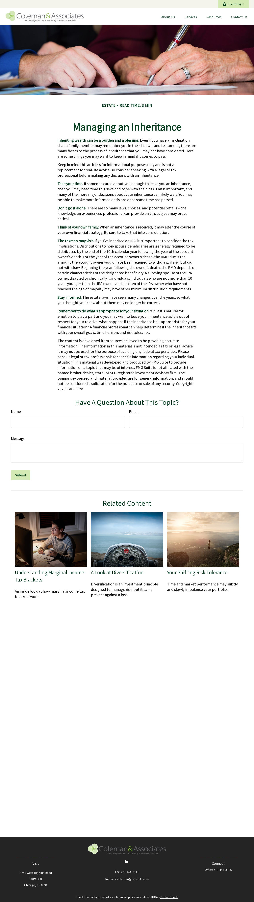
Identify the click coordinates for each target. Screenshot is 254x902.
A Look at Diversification (117, 572)
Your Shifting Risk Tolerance (197, 572)
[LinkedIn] (126, 861)
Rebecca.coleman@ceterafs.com (127, 879)
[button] (168, 16)
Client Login (236, 4)
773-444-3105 (223, 870)
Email (133, 411)
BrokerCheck (169, 897)
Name (16, 411)
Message (18, 438)
